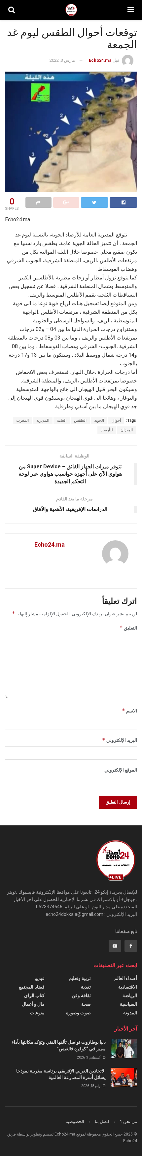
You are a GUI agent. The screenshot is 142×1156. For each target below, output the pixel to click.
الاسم (129, 710)
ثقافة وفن (81, 995)
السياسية (128, 1004)
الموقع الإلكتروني (120, 770)
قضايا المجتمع (32, 987)
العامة (61, 420)
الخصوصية (75, 1121)
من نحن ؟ (128, 1121)
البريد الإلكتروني (119, 740)
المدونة (130, 1012)
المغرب (22, 420)
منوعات (37, 1012)
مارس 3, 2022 (62, 60)
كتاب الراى (34, 995)
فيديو (40, 978)
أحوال (116, 420)
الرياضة (130, 995)
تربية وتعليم (80, 978)
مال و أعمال (33, 1004)
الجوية (99, 420)
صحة (86, 1004)
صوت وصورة (78, 1012)
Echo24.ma (100, 60)
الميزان (127, 430)
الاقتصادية (127, 987)
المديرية (42, 420)
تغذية (86, 987)
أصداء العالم (125, 978)
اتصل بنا (102, 1121)
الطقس (80, 420)
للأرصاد (107, 430)
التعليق (128, 628)
